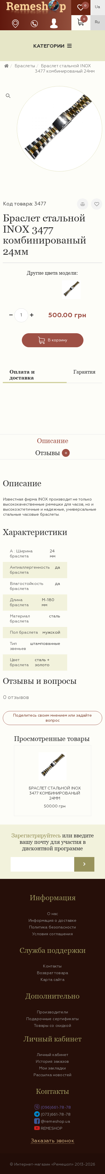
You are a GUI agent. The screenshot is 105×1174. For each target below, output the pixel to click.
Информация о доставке (70, 65)
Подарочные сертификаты (52, 1019)
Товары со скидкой (52, 1026)
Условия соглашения (52, 934)
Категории (48, 46)
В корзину (57, 340)
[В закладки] (96, 204)
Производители (52, 1012)
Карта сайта (52, 980)
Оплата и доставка (22, 375)
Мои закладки (52, 1068)
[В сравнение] (82, 204)
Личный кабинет (53, 1055)
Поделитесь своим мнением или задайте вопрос (52, 718)
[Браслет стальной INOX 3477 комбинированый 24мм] (59, 129)
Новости (21, 65)
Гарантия (84, 372)
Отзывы (51, 453)
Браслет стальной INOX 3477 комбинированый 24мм (55, 793)
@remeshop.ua (55, 1122)
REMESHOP (51, 1129)
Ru (97, 22)
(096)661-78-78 (56, 1108)
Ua (97, 7)
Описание (52, 440)
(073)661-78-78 (56, 1115)
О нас (52, 914)
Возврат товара (52, 973)
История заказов (52, 1062)
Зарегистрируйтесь (36, 835)
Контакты (52, 966)
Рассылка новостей (52, 1075)
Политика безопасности (52, 927)
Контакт (52, 74)
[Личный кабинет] (54, 29)
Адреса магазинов (15, 24)
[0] (80, 7)
